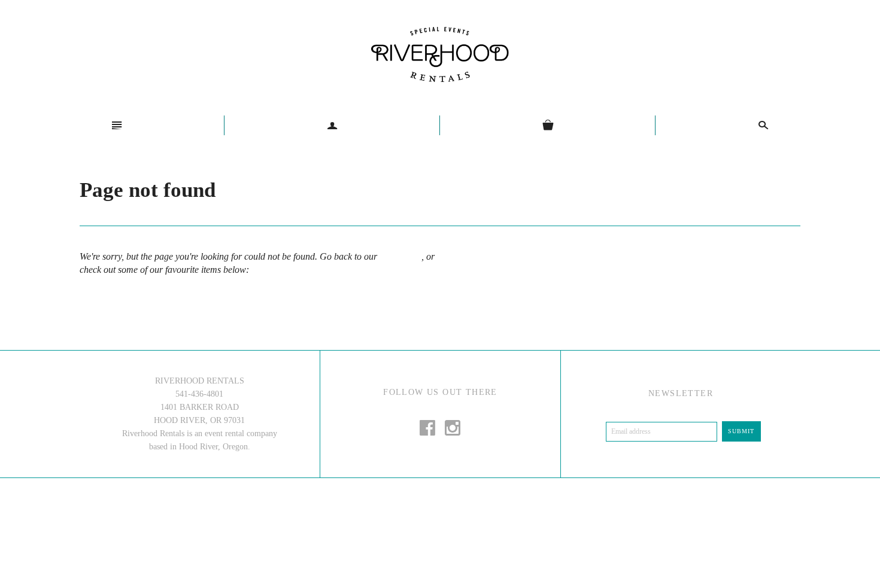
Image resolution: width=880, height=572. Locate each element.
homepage (399, 256)
